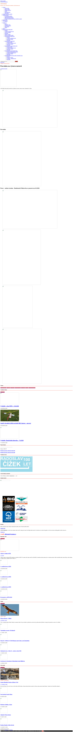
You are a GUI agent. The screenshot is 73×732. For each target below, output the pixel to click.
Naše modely (7, 26)
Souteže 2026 (5, 19)
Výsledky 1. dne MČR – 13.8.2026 (9, 406)
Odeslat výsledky (8, 34)
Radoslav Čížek (18, 387)
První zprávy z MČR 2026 (6, 597)
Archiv (6, 21)
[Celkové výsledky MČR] (9, 550)
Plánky (6, 23)
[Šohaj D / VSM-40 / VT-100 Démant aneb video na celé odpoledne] (4, 638)
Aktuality (2, 63)
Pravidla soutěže (9, 42)
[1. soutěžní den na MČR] (4, 584)
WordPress (6, 729)
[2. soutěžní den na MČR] (4, 574)
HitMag (11, 729)
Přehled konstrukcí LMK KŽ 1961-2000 (7, 452)
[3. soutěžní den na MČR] (4, 564)
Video (26, 387)
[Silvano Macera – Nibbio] (9, 615)
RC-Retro (23, 387)
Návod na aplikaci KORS (9, 35)
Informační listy (5, 20)
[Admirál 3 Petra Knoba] (4, 712)
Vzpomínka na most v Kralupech (7, 630)
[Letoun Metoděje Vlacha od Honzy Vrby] (9, 679)
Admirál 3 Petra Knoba (5, 714)
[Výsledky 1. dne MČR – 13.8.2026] (9, 403)
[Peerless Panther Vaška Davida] (4, 722)
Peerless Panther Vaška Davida (7, 725)
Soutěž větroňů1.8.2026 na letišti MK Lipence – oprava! (15, 423)
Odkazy (4, 28)
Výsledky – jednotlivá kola (11, 58)
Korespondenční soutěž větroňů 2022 (11, 50)
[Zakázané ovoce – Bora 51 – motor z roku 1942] (4, 648)
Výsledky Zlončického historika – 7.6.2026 (12, 440)
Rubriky (4, 22)
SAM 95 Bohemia (3, 3)
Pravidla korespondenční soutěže (12, 51)
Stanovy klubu (7, 9)
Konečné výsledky (10, 39)
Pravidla (6, 30)
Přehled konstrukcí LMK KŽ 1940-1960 (7, 450)
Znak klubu (7, 13)
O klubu (4, 7)
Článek (1, 616)
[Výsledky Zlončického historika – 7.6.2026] (9, 438)
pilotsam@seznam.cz (10, 534)
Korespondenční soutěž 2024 (10, 41)
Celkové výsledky (8, 32)
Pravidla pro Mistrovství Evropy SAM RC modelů (13, 18)
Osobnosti (12, 387)
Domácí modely (3, 387)
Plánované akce (7, 63)
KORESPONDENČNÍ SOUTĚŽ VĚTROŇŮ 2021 (14, 55)
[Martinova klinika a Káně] (4, 702)
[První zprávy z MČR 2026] (4, 595)
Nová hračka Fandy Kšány (6, 694)
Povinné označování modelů (7, 14)
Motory (8, 387)
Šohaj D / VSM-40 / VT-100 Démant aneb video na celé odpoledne (14, 640)
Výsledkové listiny (8, 25)
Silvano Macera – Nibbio (5, 618)
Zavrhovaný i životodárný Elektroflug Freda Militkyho (12, 661)
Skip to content (3, 0)
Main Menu (2, 62)
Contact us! (2, 532)
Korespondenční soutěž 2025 (10, 36)
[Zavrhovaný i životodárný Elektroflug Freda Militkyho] (4, 659)
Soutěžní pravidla (5, 15)
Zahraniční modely (32, 387)
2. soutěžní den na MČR (5, 576)
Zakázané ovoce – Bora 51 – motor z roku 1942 (10, 650)
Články (6, 27)
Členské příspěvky (8, 10)
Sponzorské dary (7, 12)
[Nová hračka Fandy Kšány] (4, 692)
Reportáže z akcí (7, 24)
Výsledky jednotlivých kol (9, 31)
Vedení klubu (7, 8)
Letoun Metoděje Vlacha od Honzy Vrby (9, 682)
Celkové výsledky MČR (5, 553)
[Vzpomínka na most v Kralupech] (4, 628)
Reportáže (6, 33)
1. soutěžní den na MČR (5, 587)
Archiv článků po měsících (4, 475)
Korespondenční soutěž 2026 (7, 29)
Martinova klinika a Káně (6, 704)
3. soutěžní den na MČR (5, 566)
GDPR (6, 11)
